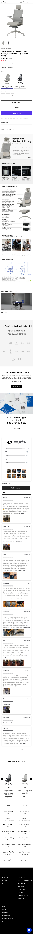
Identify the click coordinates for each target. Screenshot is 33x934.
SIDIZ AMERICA (7, 48)
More (8, 797)
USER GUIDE (21, 886)
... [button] (21, 513)
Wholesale (5, 880)
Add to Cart (16, 102)
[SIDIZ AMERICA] (3, 1)
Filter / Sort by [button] (7, 492)
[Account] (20, 2)
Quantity (3, 92)
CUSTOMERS (5, 912)
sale (3, 883)
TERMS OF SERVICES (23, 895)
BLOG (3, 906)
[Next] (6, 313)
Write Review (15, 488)
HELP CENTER (21, 883)
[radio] (7, 81)
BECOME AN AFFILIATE (7, 918)
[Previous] (2, 313)
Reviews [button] (6, 483)
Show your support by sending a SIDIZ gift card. (14, 118)
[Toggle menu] (31, 2)
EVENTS (4, 909)
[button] (6, 58)
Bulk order (16, 386)
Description (4, 122)
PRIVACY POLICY (22, 889)
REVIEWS (4, 921)
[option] (16, 22)
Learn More (16, 428)
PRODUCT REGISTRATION (25, 880)
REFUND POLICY (22, 892)
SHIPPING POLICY (22, 898)
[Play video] (16, 301)
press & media (6, 915)
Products (5, 877)
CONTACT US (21, 877)
